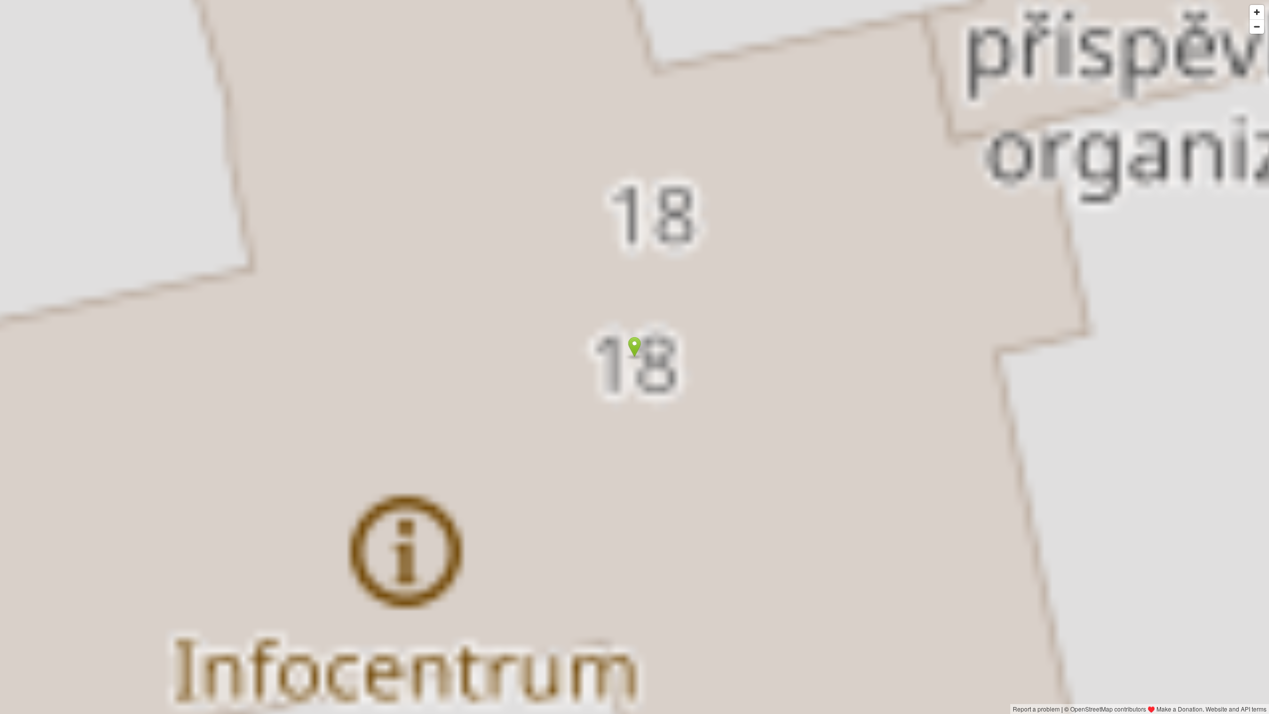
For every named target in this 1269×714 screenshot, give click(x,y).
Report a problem (1036, 709)
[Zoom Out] (1257, 26)
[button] (635, 347)
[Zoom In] (1257, 12)
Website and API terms (1236, 709)
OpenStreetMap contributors (1108, 709)
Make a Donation (1179, 709)
